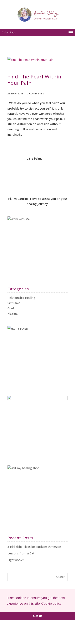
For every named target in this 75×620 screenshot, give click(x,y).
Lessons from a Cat (21, 553)
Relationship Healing (21, 298)
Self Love (14, 303)
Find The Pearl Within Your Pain (34, 79)
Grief (11, 308)
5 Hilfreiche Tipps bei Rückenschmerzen (34, 547)
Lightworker (16, 560)
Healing (13, 313)
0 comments (35, 93)
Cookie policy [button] (51, 603)
